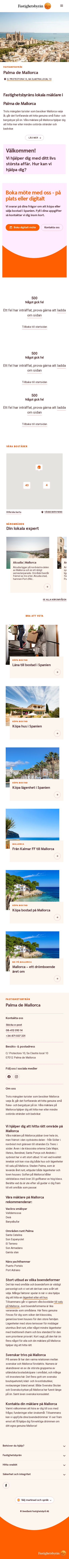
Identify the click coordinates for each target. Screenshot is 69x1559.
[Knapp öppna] (47, 586)
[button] (63, 6)
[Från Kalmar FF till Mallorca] (57, 856)
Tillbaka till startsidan (34, 326)
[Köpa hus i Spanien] (57, 733)
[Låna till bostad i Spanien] (57, 672)
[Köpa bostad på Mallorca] (57, 917)
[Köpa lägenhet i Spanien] (57, 794)
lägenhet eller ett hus (35, 1297)
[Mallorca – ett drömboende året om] (57, 978)
